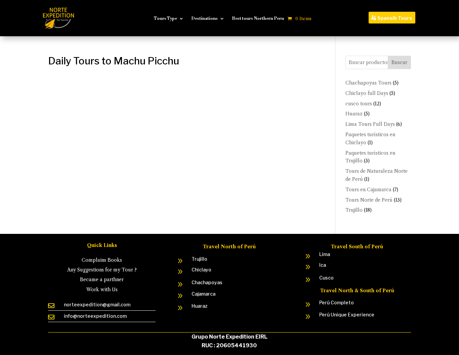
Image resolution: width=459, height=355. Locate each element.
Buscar (399, 62)
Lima (324, 254)
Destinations (204, 18)
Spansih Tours (394, 18)
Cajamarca (203, 294)
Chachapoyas (207, 282)
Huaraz (199, 306)
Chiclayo (201, 269)
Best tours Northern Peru (258, 18)
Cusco (326, 278)
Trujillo (199, 259)
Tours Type (165, 18)
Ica (322, 265)
